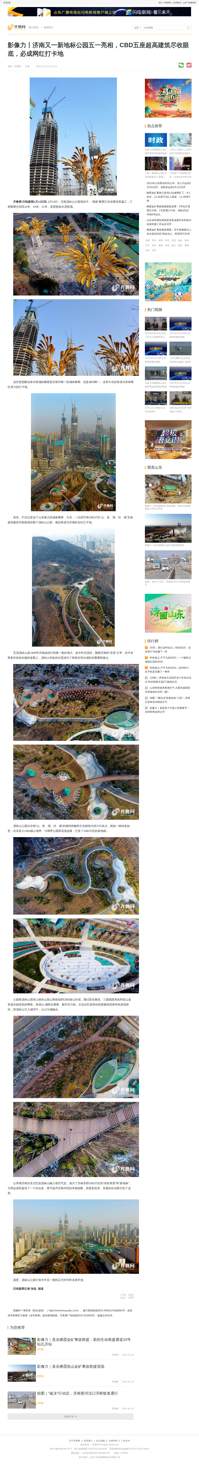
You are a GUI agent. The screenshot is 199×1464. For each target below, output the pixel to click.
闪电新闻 (167, 3)
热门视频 (154, 309)
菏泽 (154, 250)
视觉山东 (154, 467)
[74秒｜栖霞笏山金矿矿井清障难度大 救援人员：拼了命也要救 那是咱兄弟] (156, 169)
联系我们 (88, 1440)
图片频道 (34, 27)
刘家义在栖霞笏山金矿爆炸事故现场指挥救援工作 (156, 387)
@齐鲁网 (35, 1315)
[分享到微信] (181, 65)
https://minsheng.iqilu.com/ (63, 1310)
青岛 (154, 240)
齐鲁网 (7, 2)
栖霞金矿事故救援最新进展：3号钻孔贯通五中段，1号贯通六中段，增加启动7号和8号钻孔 (168, 210)
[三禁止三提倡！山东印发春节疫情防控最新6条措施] (180, 146)
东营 (173, 240)
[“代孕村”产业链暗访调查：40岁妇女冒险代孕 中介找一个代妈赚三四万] (180, 169)
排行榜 (152, 641)
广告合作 (125, 1440)
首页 (160, 3)
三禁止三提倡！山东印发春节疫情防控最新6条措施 (180, 153)
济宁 (147, 245)
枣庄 (167, 240)
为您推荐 (17, 1327)
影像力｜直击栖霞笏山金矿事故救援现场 (70, 1366)
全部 (136, 27)
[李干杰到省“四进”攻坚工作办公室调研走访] (156, 323)
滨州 (147, 250)
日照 (167, 245)
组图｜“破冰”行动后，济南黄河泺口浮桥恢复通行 (77, 1393)
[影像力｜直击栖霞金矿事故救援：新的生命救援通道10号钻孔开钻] (22, 1346)
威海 (160, 245)
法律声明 (113, 1440)
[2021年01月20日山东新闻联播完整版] (180, 373)
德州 (180, 245)
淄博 (160, 240)
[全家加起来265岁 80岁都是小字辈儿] (180, 398)
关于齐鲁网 (74, 1440)
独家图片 (49, 27)
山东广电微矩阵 (189, 3)
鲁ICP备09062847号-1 (61, 1449)
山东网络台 (177, 3)
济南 (147, 240)
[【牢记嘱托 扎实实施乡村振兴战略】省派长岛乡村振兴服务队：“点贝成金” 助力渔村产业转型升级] (180, 348)
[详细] (40, 1349)
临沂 (173, 245)
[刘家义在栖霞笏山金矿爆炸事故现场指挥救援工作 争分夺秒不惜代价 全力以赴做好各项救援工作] (156, 146)
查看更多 (69, 1416)
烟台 (180, 240)
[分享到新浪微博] (189, 65)
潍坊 (187, 240)
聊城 (187, 245)
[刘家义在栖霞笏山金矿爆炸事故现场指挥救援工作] (156, 373)
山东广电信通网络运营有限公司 (105, 1457)
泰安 (154, 245)
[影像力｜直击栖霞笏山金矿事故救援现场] (22, 1373)
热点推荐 (154, 126)
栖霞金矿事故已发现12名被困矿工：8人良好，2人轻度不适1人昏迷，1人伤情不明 (169, 196)
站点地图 (100, 1440)
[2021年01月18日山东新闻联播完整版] (156, 348)
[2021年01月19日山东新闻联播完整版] (180, 323)
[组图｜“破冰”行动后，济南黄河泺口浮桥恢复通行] (22, 1400)
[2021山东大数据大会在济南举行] (156, 398)
